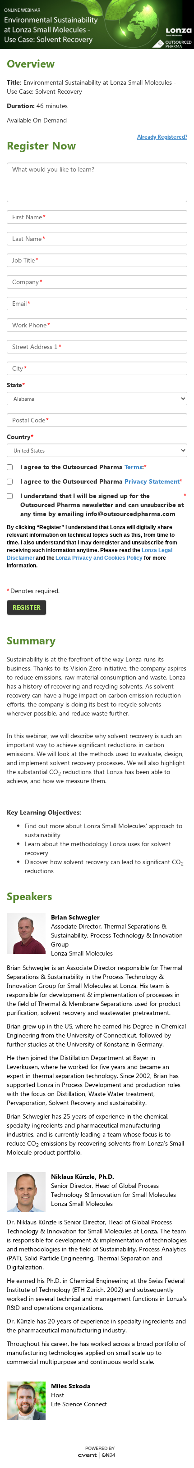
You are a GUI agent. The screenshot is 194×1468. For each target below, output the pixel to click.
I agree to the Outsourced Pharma (100, 481)
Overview (31, 63)
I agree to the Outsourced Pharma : (82, 466)
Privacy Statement (152, 481)
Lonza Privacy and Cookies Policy (99, 558)
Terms (133, 466)
